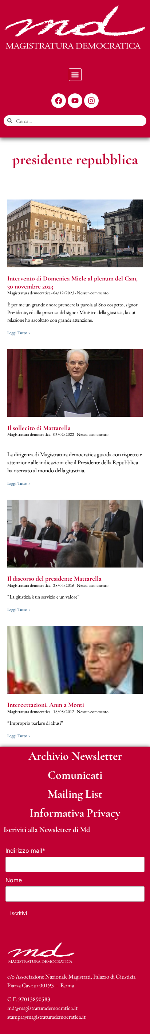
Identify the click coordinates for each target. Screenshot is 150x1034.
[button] (75, 74)
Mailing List (75, 794)
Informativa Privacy (75, 813)
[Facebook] (58, 100)
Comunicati (75, 775)
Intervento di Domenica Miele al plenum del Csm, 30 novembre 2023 (72, 282)
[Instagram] (91, 100)
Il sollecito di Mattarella (39, 428)
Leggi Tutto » (19, 332)
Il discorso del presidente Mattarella (54, 578)
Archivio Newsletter (75, 756)
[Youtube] (75, 100)
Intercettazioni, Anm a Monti (45, 705)
